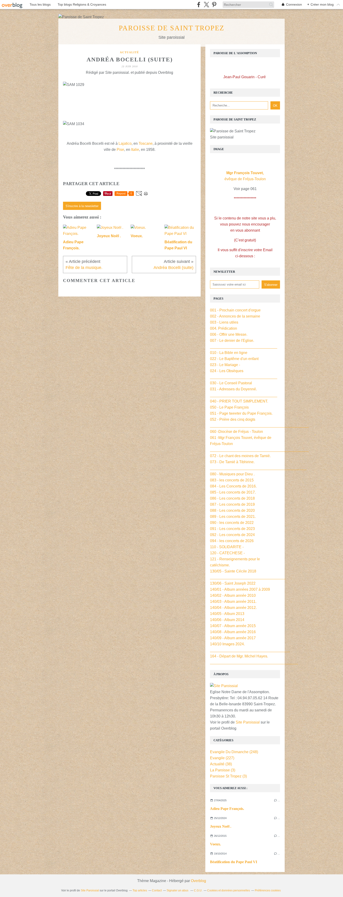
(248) (234, 752)
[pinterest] (214, 4)
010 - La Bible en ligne (228, 353)
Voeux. (215, 844)
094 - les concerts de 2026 (232, 541)
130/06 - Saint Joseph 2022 (233, 583)
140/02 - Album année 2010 (233, 595)
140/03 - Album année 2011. (233, 602)
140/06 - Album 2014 (227, 620)
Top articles (140, 890)
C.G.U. (198, 890)
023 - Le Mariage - (225, 365)
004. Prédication (223, 328)
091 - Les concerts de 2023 (232, 529)
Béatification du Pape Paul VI (233, 862)
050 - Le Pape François (229, 407)
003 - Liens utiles (224, 322)
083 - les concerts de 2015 (232, 480)
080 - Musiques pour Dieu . (232, 474)
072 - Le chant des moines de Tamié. (240, 456)
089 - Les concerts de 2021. (233, 517)
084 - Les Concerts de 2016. (233, 486)
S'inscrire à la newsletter (82, 206)
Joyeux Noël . (220, 826)
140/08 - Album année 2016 (233, 632)
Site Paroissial (248, 722)
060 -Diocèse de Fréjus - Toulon (236, 432)
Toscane (146, 143)
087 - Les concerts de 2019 (232, 504)
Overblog (198, 881)
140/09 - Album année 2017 (233, 638)
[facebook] (199, 4)
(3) (222, 770)
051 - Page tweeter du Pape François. (241, 413)
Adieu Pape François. (227, 809)
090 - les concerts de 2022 (232, 523)
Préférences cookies (268, 890)
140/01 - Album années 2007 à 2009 (240, 589)
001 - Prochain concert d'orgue (235, 310)
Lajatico (125, 143)
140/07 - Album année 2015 (233, 626)
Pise (120, 150)
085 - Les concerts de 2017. (233, 492)
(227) (222, 758)
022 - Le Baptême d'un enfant (234, 359)
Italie (135, 150)
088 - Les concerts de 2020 (232, 510)
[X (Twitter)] (206, 4)
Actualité (129, 52)
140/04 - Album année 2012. (233, 608)
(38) (221, 764)
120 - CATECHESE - (227, 553)
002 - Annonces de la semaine (235, 316)
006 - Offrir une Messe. (228, 334)
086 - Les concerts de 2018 (232, 498)
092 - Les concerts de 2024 (232, 535)
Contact (157, 890)
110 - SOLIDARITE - (227, 547)
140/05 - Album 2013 (227, 614)
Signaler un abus (178, 890)
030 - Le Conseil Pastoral (231, 383)
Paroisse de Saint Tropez (171, 28)
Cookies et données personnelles (228, 890)
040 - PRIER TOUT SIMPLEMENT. (239, 401)
